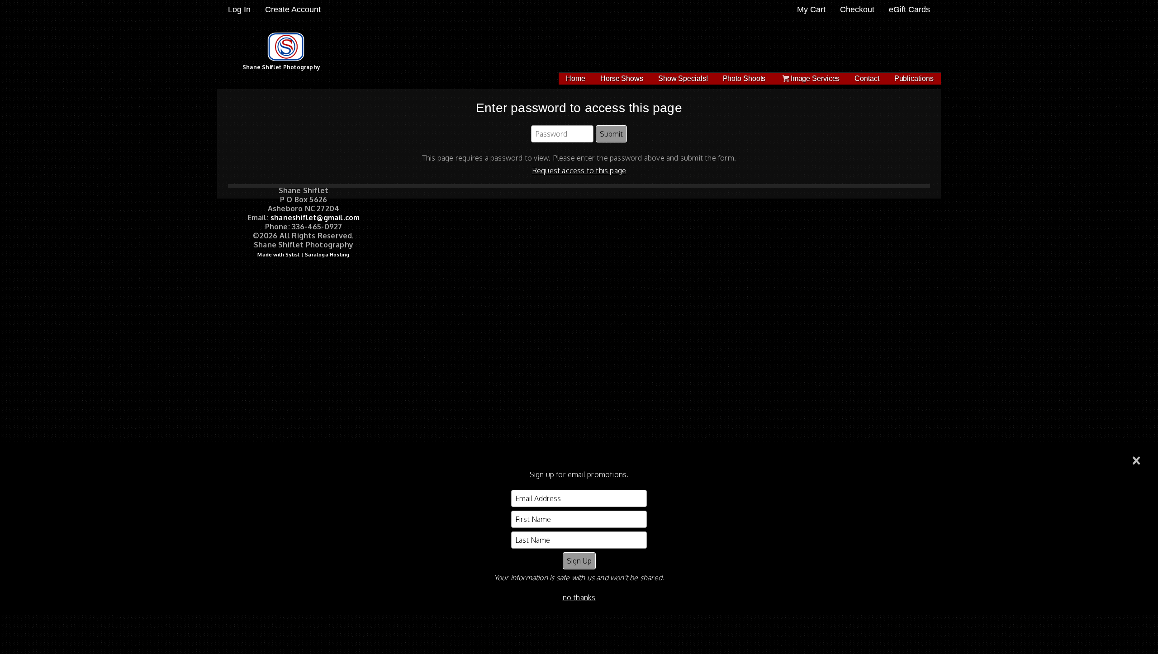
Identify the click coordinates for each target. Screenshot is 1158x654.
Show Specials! (683, 78)
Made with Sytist (278, 254)
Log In (239, 9)
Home (575, 78)
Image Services (815, 78)
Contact (866, 78)
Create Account (293, 9)
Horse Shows (621, 78)
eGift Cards (909, 9)
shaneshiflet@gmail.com (315, 217)
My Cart (812, 9)
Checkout (857, 9)
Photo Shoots (744, 78)
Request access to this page (579, 170)
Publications (914, 78)
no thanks (579, 597)
